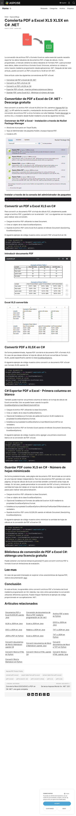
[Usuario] (69, 3)
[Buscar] (73, 3)
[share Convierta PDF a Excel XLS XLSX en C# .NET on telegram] (48, 695)
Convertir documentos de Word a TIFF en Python (61, 644)
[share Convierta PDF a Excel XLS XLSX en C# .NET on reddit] (36, 695)
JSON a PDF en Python (14, 636)
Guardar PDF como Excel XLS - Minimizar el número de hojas (30, 93)
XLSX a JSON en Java (14, 624)
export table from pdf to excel (30, 675)
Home (5, 8)
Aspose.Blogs (14, 17)
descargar (64, 113)
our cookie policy (61, 799)
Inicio (6, 17)
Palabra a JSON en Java (35, 630)
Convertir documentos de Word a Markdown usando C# (14, 644)
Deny (64, 808)
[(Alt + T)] (10, 8)
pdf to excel (9, 679)
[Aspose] (13, 2)
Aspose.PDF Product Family (14, 671)
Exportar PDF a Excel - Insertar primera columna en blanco (29, 89)
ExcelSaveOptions (45, 358)
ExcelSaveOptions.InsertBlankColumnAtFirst (22, 405)
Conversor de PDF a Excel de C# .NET (21, 80)
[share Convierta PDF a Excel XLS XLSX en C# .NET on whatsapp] (44, 695)
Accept (57, 803)
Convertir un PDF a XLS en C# (18, 83)
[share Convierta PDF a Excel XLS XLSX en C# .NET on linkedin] (32, 695)
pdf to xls (50, 679)
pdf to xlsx (59, 679)
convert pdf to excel (12, 675)
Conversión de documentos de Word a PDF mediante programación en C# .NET (38, 614)
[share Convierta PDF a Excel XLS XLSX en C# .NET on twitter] (28, 695)
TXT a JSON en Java (61, 630)
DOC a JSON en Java (13, 630)
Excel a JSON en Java (34, 624)
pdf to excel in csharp (37, 679)
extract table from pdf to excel (52, 675)
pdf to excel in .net (22, 679)
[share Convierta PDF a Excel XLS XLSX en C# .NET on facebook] (40, 695)
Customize (50, 808)
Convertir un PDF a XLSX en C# (18, 86)
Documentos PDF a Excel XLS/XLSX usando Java (14, 614)
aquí (25, 578)
